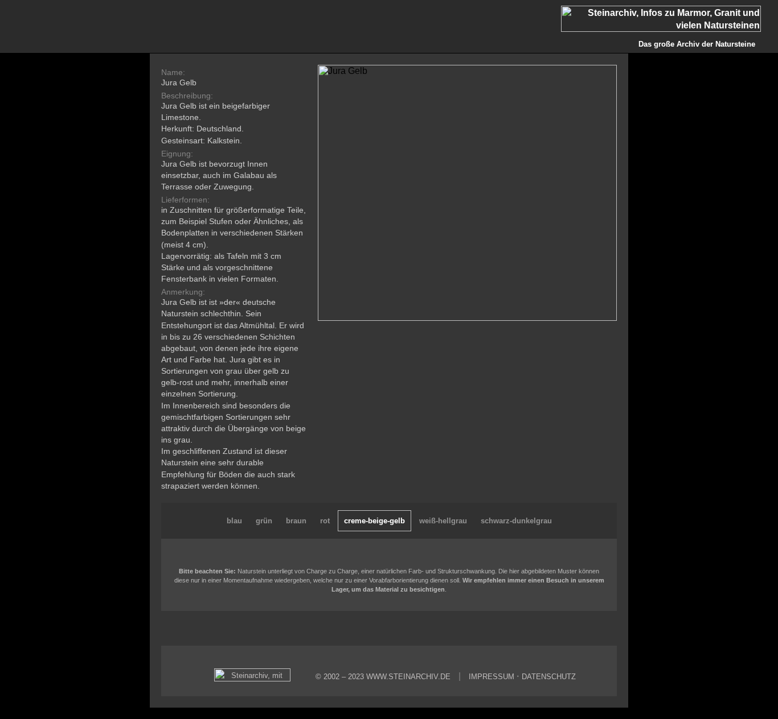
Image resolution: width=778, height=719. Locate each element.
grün (264, 520)
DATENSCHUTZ (549, 676)
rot (325, 520)
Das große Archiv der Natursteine (696, 44)
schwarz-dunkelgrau (516, 520)
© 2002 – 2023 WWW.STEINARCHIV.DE (383, 676)
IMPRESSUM (491, 676)
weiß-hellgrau (443, 520)
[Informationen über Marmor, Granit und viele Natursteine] (669, 29)
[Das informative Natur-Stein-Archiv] (255, 679)
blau (234, 520)
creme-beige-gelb (374, 520)
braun (296, 520)
